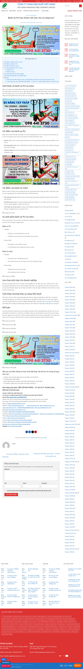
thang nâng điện (68, 132)
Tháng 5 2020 (69, 511)
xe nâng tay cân (62, 629)
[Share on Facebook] (26, 432)
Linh (41, 22)
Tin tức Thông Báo (31, 15)
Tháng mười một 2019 (71, 530)
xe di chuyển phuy (70, 229)
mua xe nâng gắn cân (70, 123)
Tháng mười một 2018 (71, 549)
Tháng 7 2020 (69, 505)
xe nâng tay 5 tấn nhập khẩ (73, 626)
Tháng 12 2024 (69, 349)
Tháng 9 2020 (69, 499)
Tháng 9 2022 (69, 430)
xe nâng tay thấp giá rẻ (19, 631)
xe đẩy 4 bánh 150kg (70, 192)
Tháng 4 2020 (69, 514)
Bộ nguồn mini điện (70, 243)
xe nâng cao (68, 274)
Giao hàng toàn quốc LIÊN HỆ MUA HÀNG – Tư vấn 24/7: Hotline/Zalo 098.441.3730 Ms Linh (31, 81)
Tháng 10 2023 (69, 390)
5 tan (66, 85)
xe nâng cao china (69, 150)
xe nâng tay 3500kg (21, 629)
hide (35, 58)
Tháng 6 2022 (69, 440)
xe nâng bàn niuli (69, 147)
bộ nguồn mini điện (6, 619)
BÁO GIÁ (77, 665)
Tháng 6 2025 (69, 331)
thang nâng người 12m (40, 619)
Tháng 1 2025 (69, 346)
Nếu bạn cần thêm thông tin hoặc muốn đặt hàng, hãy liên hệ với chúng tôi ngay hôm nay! (29, 79)
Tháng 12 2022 (69, 421)
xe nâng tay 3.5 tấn (69, 173)
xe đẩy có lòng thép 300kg (71, 194)
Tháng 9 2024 (69, 355)
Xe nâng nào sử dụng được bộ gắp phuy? (74, 56)
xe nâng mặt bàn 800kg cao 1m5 (9, 626)
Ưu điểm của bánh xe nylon (11, 65)
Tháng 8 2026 (69, 287)
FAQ (64, 1)
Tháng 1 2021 (69, 486)
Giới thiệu (37, 1)
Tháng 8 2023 (69, 396)
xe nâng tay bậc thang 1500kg (72, 176)
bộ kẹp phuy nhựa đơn (70, 93)
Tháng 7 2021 (69, 468)
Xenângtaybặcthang (69, 178)
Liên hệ (59, 1)
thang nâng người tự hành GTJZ (54, 619)
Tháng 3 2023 (69, 411)
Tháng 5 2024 (69, 368)
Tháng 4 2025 (69, 337)
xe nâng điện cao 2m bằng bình (33, 631)
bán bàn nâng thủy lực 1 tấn (43, 616)
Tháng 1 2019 (69, 545)
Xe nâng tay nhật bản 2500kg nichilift (72, 186)
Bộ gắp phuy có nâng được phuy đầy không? (74, 596)
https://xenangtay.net (48, 301)
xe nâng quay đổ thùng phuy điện (71, 168)
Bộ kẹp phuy (68, 250)
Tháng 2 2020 (69, 520)
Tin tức (54, 1)
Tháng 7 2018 (69, 552)
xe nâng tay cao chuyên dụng (51, 629)
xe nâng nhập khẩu (69, 161)
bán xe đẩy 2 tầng (67, 616)
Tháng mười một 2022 (71, 424)
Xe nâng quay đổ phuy (71, 265)
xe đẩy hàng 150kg (65, 631)
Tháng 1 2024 (69, 380)
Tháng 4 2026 (69, 299)
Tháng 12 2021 (69, 458)
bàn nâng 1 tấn (72, 85)
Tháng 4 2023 (69, 408)
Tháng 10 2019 (69, 533)
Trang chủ (4, 10)
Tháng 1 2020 (69, 524)
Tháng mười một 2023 (71, 387)
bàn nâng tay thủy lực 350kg (29, 616)
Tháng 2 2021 (69, 483)
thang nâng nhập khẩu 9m (69, 619)
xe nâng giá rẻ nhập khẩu (50, 624)
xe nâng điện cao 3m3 (46, 631)
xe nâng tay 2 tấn (69, 171)
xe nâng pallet (68, 164)
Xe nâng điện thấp (70, 256)
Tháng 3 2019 (69, 539)
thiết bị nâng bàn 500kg (7, 621)
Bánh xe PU (9, 69)
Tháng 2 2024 (69, 377)
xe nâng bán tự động (70, 262)
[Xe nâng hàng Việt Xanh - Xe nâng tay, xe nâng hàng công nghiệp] (8, 5)
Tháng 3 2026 (69, 303)
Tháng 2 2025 (69, 343)
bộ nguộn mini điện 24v (70, 96)
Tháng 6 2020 (69, 508)
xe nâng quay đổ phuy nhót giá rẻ (35, 626)
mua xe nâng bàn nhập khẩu (71, 117)
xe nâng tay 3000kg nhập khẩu (9, 629)
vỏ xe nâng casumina (71, 268)
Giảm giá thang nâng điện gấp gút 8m (72, 109)
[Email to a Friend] (32, 432)
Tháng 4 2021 (69, 477)
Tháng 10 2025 (69, 318)
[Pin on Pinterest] (35, 432)
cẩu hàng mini (68, 101)
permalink (44, 437)
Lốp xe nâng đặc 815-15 (70, 115)
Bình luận (7, 469)
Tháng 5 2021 (69, 474)
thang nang (67, 129)
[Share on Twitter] (29, 432)
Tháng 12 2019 (69, 527)
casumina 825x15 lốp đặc (71, 98)
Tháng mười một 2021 (71, 461)
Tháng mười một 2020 (71, 492)
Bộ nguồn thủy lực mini (71, 223)
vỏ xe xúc (75, 142)
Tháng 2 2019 (69, 542)
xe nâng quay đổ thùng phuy (50, 626)
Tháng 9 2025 (69, 321)
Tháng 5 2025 (69, 334)
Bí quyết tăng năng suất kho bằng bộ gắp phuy (74, 69)
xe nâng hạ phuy (61, 624)
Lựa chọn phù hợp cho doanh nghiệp (13, 73)
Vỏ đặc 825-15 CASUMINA (55, 621)
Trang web (44, 483)
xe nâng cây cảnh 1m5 (70, 156)
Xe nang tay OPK (13, 624)
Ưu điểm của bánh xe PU (10, 64)
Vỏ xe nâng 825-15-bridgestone (21, 621)
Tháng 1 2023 (69, 418)
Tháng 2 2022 (69, 452)
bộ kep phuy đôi (68, 90)
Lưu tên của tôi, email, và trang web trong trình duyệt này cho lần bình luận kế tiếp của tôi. (29, 490)
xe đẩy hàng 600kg (69, 197)
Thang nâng (68, 210)
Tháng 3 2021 (69, 480)
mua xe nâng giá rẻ (69, 120)
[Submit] (80, 5)
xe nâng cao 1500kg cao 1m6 (25, 624)
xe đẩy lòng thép (74, 631)
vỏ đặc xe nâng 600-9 (70, 145)
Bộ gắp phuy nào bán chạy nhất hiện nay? (74, 63)
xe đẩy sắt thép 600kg (7, 634)
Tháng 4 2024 (69, 371)
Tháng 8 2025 (69, 324)
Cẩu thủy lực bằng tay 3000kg (72, 106)
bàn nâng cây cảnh (17, 616)
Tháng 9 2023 (69, 393)
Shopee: (4, 418)
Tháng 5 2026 (69, 296)
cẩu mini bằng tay (70, 278)
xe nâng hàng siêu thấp (70, 159)
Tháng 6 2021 (69, 471)
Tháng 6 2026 (69, 293)
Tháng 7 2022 (69, 436)
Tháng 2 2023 (69, 415)
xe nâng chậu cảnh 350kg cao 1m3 (72, 153)
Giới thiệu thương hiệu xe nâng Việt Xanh (14, 75)
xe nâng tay (68, 246)
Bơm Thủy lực (69, 232)
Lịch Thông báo (69, 253)
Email (25, 483)
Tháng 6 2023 (69, 402)
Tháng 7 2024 (69, 362)
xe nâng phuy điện (22, 626)
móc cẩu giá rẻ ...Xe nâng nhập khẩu (72, 126)
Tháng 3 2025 (69, 340)
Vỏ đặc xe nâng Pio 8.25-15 (70, 621)
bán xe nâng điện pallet (56, 616)
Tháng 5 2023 (69, 405)
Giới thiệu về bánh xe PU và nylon (12, 62)
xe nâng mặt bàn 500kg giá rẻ (73, 624)
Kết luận (6, 77)
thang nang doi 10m (29, 619)
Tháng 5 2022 (69, 443)
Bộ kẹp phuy (68, 271)
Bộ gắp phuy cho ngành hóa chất (73, 44)
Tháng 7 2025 (69, 327)
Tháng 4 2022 (69, 446)
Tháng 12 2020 (69, 489)
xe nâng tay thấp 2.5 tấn (70, 189)
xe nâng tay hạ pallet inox (73, 629)
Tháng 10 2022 (69, 427)
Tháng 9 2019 (69, 536)
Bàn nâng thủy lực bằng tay (72, 235)
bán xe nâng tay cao (69, 88)
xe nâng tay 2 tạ (62, 626)
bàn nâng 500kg (7, 616)
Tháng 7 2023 (69, 399)
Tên (5, 483)
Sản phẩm (12, 10)
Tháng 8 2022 (69, 433)
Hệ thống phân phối (46, 1)
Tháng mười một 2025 (71, 315)
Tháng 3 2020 (69, 517)
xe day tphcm (5, 624)
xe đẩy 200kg (56, 631)
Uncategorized (69, 219)
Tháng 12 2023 (69, 383)
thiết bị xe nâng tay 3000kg (71, 134)
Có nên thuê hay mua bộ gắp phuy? (74, 50)
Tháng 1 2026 (69, 309)
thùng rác (67, 137)
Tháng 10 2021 (69, 465)
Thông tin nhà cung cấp (31, 10)
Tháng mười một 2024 (71, 352)
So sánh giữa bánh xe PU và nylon (12, 68)
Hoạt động (45, 10)
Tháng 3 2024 (69, 374)
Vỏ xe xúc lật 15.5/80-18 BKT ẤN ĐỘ (39, 621)
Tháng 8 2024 (69, 359)
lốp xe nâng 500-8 (69, 112)
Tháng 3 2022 (69, 449)
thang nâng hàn (75, 129)
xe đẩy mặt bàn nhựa (70, 199)
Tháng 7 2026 (69, 290)
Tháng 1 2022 (69, 455)
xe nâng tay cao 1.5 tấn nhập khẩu (35, 629)
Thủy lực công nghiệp (71, 226)
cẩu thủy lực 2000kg (70, 103)
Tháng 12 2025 (69, 312)
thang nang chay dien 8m (17, 619)
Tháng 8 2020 (69, 502)
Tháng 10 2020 (69, 496)
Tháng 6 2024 (69, 365)
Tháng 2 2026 (69, 306)
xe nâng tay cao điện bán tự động (71, 182)
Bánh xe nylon (10, 71)
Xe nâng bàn (68, 240)
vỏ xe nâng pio (68, 142)
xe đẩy (66, 259)
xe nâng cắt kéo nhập (38, 624)
